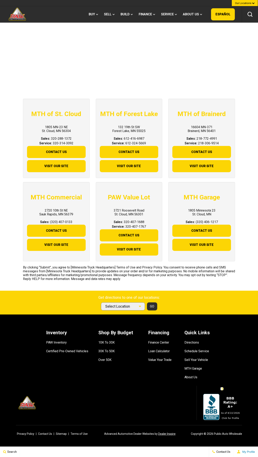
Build (125, 14)
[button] (250, 14)
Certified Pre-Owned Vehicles (67, 351)
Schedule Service (196, 351)
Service (167, 14)
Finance (145, 14)
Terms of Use (79, 433)
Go (152, 306)
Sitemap (61, 433)
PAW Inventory (56, 342)
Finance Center (158, 342)
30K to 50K (106, 351)
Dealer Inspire (167, 433)
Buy (92, 14)
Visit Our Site (56, 166)
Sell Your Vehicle (196, 360)
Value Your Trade (160, 360)
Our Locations (243, 3)
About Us (191, 14)
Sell (107, 14)
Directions (191, 342)
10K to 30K (106, 342)
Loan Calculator (159, 351)
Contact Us (56, 152)
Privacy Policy (25, 433)
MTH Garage (193, 368)
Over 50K (104, 360)
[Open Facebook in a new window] (222, 389)
